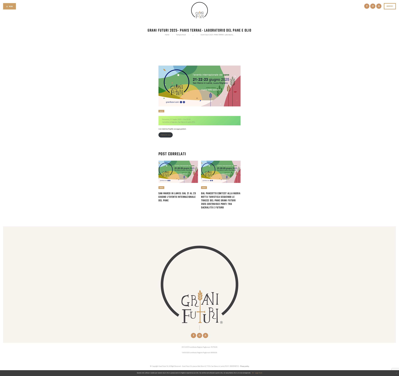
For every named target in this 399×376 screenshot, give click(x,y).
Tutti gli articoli (181, 35)
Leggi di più (258, 373)
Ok (253, 373)
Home (167, 35)
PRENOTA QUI (165, 135)
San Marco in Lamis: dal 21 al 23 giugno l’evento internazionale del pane (177, 197)
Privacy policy (244, 366)
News (161, 111)
